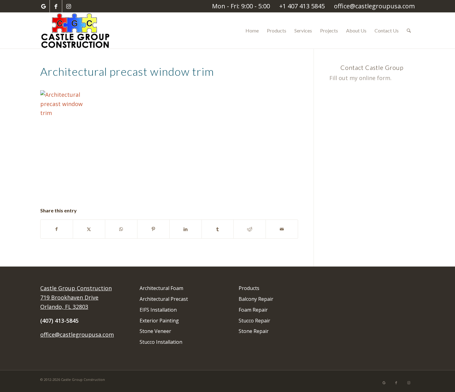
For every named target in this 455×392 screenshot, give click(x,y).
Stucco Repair (254, 320)
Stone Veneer (155, 331)
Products (249, 288)
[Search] (409, 31)
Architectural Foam (161, 288)
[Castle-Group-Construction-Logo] (76, 31)
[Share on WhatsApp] (121, 229)
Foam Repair (253, 309)
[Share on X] (89, 229)
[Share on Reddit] (250, 229)
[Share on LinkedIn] (186, 229)
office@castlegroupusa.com (374, 6)
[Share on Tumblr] (218, 229)
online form (374, 78)
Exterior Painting (159, 320)
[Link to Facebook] (56, 6)
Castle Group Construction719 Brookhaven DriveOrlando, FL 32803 (76, 297)
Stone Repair (254, 331)
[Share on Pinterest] (153, 229)
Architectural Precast (164, 299)
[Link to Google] (43, 6)
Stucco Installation (161, 342)
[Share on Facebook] (57, 229)
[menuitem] (252, 31)
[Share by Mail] (282, 229)
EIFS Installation (158, 309)
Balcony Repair (256, 299)
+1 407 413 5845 (302, 6)
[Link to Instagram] (68, 6)
